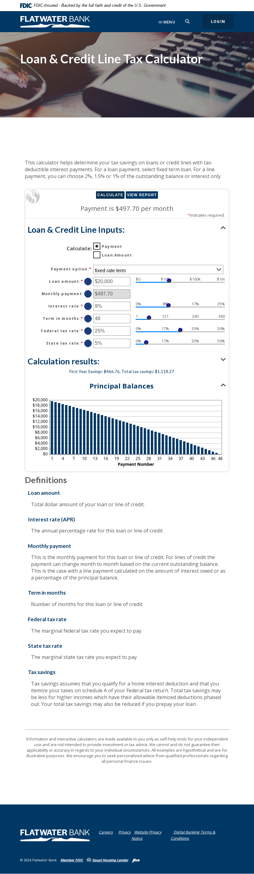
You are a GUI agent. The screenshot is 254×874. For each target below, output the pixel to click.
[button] (127, 229)
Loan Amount (117, 255)
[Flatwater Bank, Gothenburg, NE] (55, 22)
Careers (106, 832)
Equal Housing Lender (110, 860)
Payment (112, 246)
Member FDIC (71, 860)
